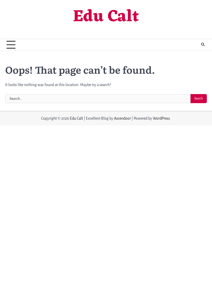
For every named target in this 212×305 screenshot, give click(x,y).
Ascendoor (122, 118)
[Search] (203, 45)
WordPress (161, 118)
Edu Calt (106, 17)
